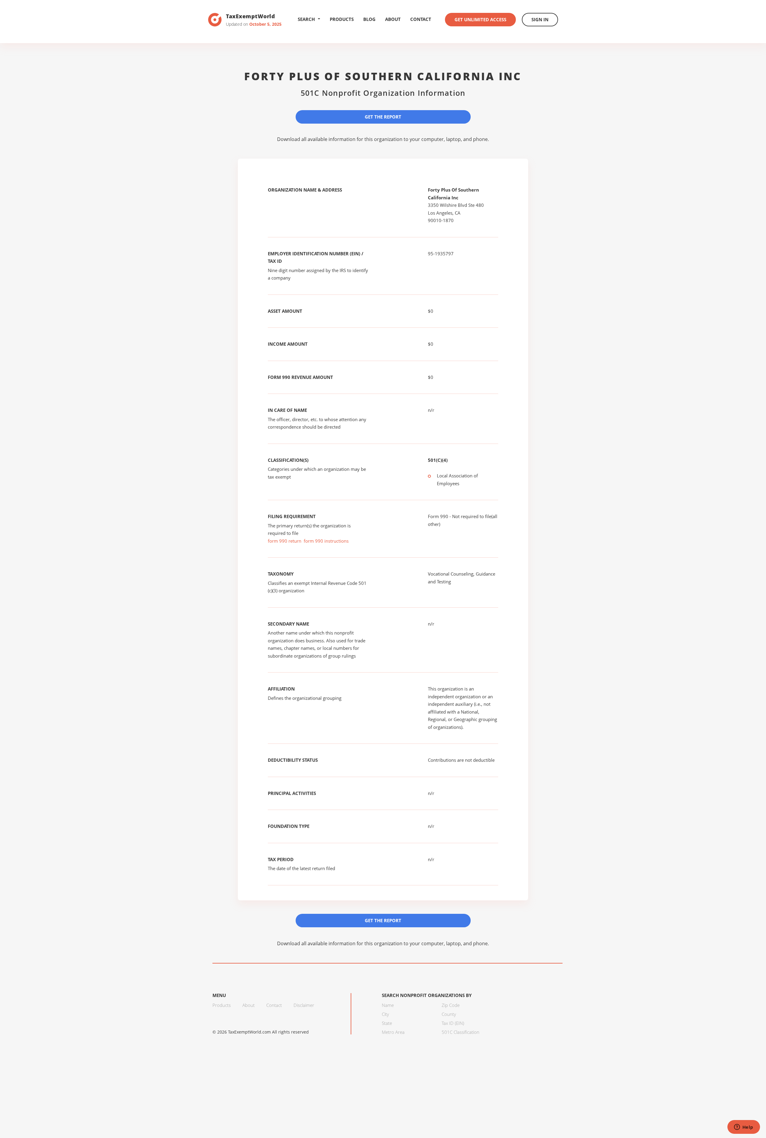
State (387, 1023)
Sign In (539, 19)
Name (388, 1005)
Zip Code (451, 1005)
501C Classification (460, 1032)
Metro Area (393, 1032)
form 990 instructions (326, 541)
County (449, 1014)
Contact (420, 19)
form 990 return (284, 541)
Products (342, 19)
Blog (369, 19)
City (385, 1014)
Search (306, 19)
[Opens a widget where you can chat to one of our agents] (743, 1127)
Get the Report (383, 117)
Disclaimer (304, 1005)
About (393, 19)
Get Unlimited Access (480, 19)
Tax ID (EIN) (453, 1023)
